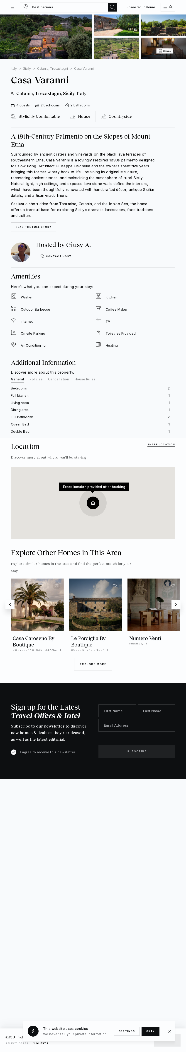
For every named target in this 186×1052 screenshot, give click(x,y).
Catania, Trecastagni (52, 68)
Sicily (27, 68)
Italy (14, 68)
